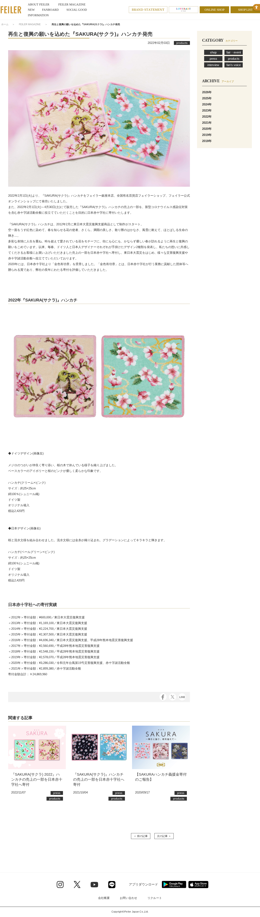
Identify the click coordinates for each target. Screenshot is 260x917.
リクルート (154, 898)
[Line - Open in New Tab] (111, 884)
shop (213, 52)
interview (213, 65)
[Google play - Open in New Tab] (174, 884)
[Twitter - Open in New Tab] (77, 884)
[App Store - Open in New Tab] (198, 884)
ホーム (5, 24)
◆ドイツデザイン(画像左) (26, 453)
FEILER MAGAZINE (30, 24)
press (213, 58)
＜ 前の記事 (141, 836)
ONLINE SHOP (214, 9)
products (233, 58)
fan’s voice (233, 65)
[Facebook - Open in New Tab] (163, 696)
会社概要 (104, 898)
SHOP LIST (245, 9)
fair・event (233, 52)
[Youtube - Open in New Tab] (94, 884)
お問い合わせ (128, 898)
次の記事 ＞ (164, 836)
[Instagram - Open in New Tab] (60, 884)
